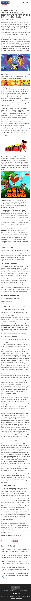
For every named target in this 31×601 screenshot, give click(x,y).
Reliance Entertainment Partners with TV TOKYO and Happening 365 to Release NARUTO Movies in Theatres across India (15, 563)
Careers (13, 598)
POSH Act (17, 596)
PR (29, 596)
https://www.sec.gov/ (19, 475)
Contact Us (19, 598)
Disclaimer (24, 596)
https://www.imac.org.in (20, 333)
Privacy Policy (4, 596)
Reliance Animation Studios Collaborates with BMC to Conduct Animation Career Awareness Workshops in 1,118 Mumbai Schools (15, 551)
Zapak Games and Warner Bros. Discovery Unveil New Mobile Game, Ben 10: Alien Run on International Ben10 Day (15, 575)
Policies (12, 596)
